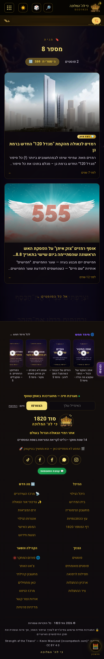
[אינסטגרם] (76, 460)
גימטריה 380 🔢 (42, 61)
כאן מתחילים (27, 582)
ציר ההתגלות (77, 591)
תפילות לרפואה (77, 574)
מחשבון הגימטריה (77, 510)
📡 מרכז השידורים (27, 493)
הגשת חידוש (27, 535)
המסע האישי (27, 527)
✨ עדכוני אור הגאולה (27, 502)
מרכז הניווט (27, 591)
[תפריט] (9, 8)
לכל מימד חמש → (20, 334)
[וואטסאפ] (64, 460)
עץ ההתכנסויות (77, 518)
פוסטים (77, 557)
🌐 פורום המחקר (28, 557)
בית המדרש (77, 502)
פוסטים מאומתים (77, 566)
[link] (86, 137)
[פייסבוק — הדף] (52, 460)
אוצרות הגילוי (27, 518)
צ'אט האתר (27, 566)
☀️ (23, 8)
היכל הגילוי (77, 493)
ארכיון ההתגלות (77, 582)
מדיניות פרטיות (26, 607)
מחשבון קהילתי (26, 574)
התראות (13, 406)
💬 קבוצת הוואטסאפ (52, 471)
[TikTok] (28, 460)
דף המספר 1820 (77, 527)
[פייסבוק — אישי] (40, 460)
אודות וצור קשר (27, 599)
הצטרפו (36, 405)
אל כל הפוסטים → (52, 296)
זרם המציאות (27, 510)
